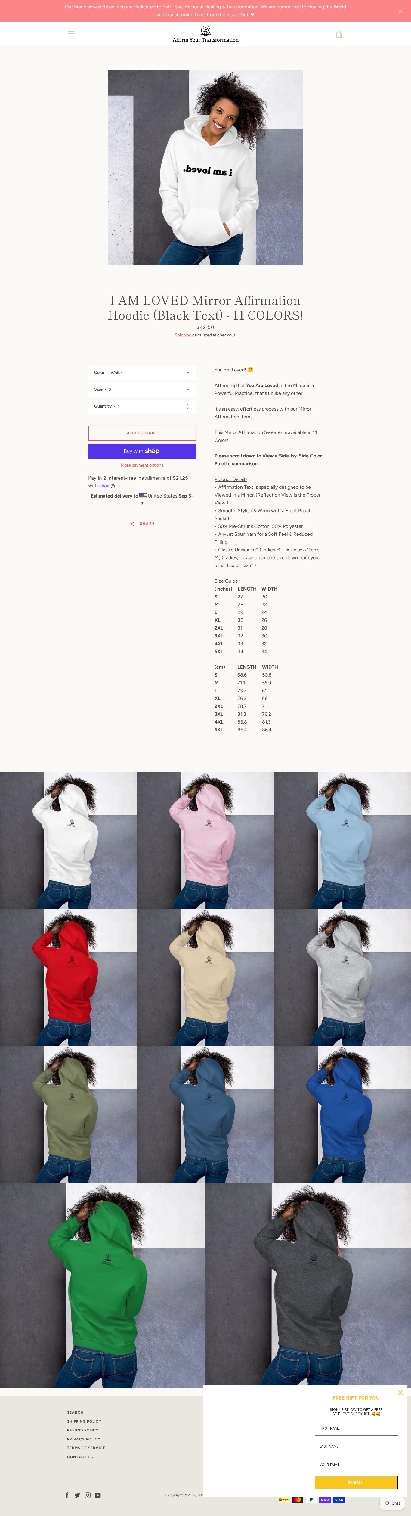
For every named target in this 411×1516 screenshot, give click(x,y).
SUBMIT (356, 1482)
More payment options (142, 465)
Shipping (183, 335)
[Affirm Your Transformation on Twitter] (77, 1495)
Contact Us (80, 1457)
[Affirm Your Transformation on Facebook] (67, 1495)
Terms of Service (86, 1448)
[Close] (400, 1392)
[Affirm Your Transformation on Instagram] (88, 1495)
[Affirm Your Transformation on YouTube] (98, 1495)
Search (75, 1412)
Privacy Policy (83, 1439)
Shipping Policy (84, 1421)
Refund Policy (83, 1430)
